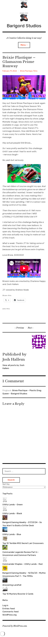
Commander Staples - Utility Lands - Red (22, 564)
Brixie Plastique (26, 71)
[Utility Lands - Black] (24, 509)
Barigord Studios (24, 25)
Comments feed (10, 611)
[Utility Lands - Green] (24, 500)
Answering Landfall (11, 585)
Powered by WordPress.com (14, 626)
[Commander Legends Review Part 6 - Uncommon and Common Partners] (24, 548)
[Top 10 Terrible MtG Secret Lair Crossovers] (24, 539)
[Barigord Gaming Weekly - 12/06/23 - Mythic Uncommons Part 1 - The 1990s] (24, 569)
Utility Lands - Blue (11, 534)
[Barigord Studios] (24, 4)
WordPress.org (9, 615)
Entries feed (8, 608)
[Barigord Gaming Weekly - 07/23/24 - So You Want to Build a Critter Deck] (24, 518)
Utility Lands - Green (12, 504)
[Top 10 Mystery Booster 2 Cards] (24, 589)
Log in (5, 605)
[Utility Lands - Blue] (24, 530)
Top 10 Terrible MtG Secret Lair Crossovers (23, 543)
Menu (23, 45)
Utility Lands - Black (12, 513)
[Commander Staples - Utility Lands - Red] (24, 560)
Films (35, 71)
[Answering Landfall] (24, 580)
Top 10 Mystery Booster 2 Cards (17, 594)
